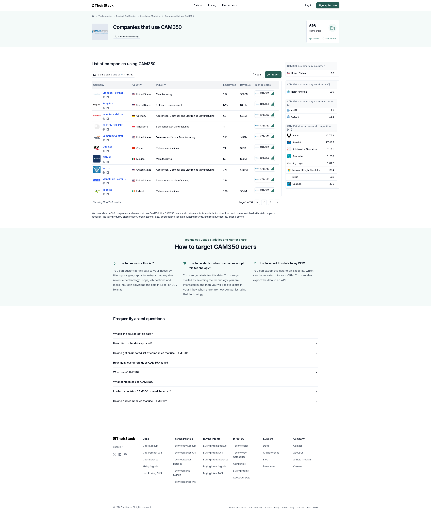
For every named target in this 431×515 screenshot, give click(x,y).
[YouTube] (125, 454)
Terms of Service (237, 507)
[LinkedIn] (120, 454)
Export (275, 74)
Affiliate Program (302, 459)
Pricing (212, 5)
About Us (298, 452)
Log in (308, 5)
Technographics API (184, 452)
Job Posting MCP (152, 473)
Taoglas (107, 189)
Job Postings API (152, 452)
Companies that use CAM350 (179, 16)
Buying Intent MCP (213, 473)
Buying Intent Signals (214, 466)
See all (316, 38)
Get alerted (331, 38)
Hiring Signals (150, 466)
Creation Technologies (114, 92)
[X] (114, 454)
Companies (239, 463)
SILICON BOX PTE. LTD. (114, 125)
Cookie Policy (272, 507)
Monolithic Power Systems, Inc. (114, 179)
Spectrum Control (113, 135)
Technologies (105, 16)
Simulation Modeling (150, 16)
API (259, 74)
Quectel (107, 146)
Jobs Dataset (150, 459)
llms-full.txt (312, 507)
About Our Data (241, 477)
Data (196, 5)
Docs (266, 445)
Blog (265, 459)
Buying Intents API (213, 452)
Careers (297, 466)
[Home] (93, 16)
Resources (228, 5)
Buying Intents (241, 470)
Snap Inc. (108, 103)
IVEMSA (107, 157)
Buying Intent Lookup (215, 445)
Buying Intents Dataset (215, 459)
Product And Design (126, 16)
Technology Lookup (184, 445)
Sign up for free (327, 5)
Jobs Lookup (150, 445)
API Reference (271, 452)
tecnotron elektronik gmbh (114, 114)
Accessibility (288, 507)
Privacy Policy (255, 507)
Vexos (106, 168)
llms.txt (300, 507)
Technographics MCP (185, 481)
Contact (297, 445)
